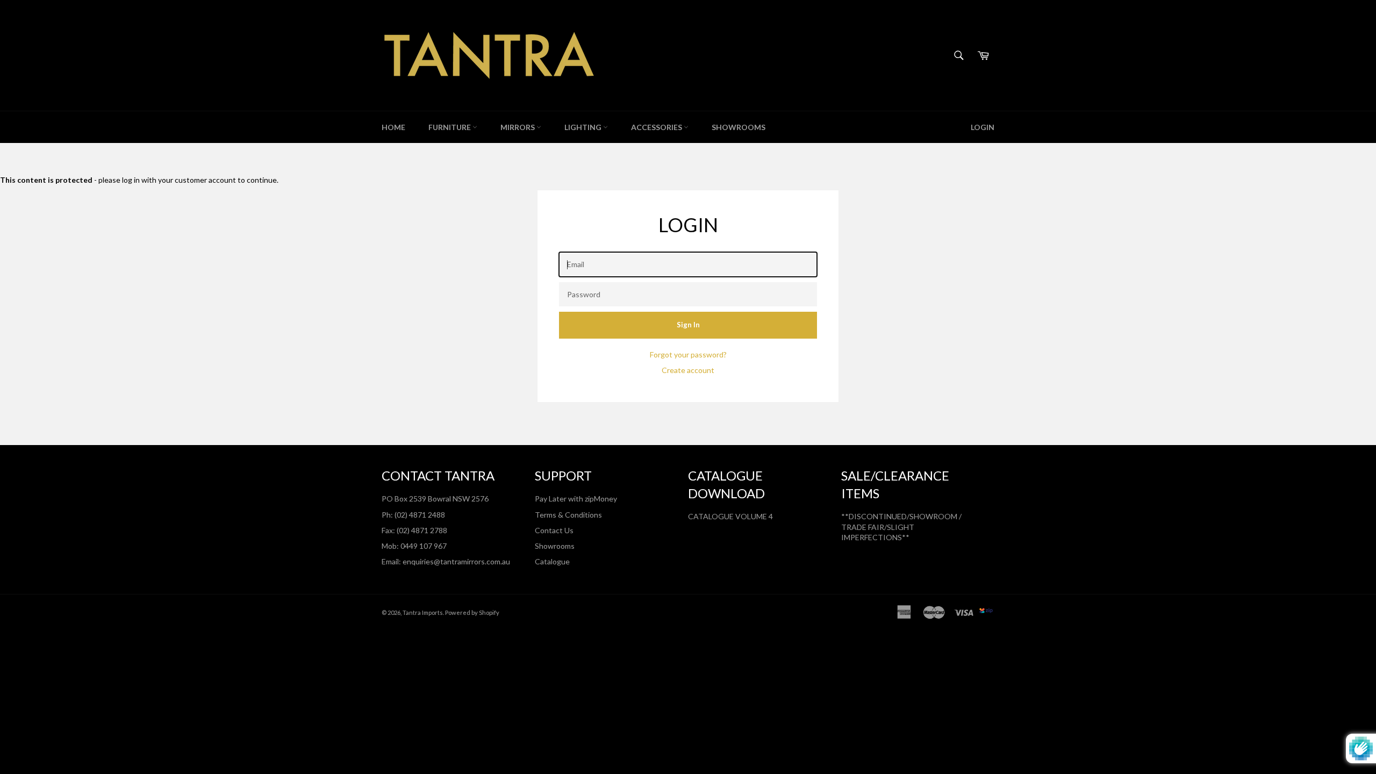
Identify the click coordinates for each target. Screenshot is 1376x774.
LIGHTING (583, 127)
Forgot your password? (688, 354)
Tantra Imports (423, 612)
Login (982, 127)
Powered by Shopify (472, 612)
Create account (688, 370)
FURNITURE (450, 127)
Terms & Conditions (568, 514)
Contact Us (554, 530)
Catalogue (552, 561)
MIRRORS (518, 127)
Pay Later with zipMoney (576, 498)
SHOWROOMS (738, 127)
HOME (393, 127)
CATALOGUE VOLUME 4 (730, 516)
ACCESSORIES (657, 127)
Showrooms (555, 545)
